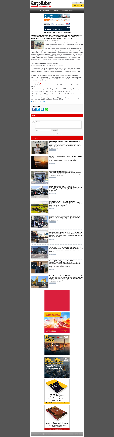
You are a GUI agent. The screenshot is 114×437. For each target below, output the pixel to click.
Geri (33, 434)
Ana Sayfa (39, 434)
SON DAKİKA (57, 10)
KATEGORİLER (69, 10)
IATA (44, 101)
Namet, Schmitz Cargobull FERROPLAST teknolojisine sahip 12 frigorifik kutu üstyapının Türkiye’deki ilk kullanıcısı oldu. (65, 218)
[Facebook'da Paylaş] (34, 109)
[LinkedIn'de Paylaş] (42, 109)
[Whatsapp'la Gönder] (46, 109)
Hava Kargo (40, 101)
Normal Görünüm (49, 434)
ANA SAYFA (46, 10)
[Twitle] (38, 109)
